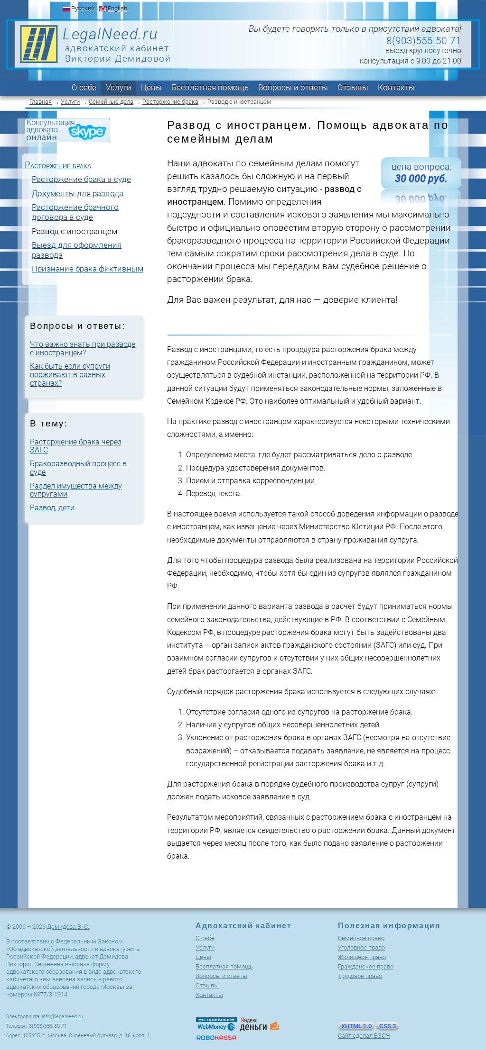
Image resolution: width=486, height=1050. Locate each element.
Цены (151, 87)
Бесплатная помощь (210, 87)
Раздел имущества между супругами (76, 490)
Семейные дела (111, 101)
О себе (84, 87)
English (117, 8)
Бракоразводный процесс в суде (78, 468)
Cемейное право (361, 937)
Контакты (396, 87)
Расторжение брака (170, 101)
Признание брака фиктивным (87, 268)
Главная (40, 101)
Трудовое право (360, 975)
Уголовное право (361, 947)
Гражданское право (365, 966)
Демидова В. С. (68, 926)
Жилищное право (362, 956)
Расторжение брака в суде (81, 179)
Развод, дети (52, 507)
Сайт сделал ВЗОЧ (364, 1035)
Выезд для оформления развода (77, 250)
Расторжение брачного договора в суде (75, 212)
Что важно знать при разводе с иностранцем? (82, 348)
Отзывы (352, 87)
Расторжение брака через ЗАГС (76, 446)
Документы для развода (77, 193)
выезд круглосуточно (423, 50)
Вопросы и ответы (293, 87)
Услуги (118, 87)
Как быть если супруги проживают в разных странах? (70, 374)
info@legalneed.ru (62, 1017)
